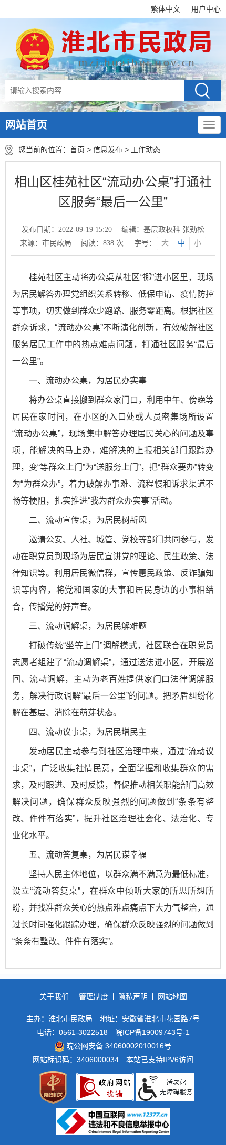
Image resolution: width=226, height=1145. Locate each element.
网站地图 (172, 996)
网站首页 (26, 125)
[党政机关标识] (53, 1087)
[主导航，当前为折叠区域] (209, 125)
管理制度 (93, 996)
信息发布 (107, 149)
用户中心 (206, 9)
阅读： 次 (102, 243)
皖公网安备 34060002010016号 (118, 1046)
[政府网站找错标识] (105, 1087)
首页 (77, 149)
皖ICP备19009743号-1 (152, 1032)
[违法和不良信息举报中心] (113, 1121)
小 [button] (197, 243)
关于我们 (54, 996)
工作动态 (148, 149)
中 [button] (181, 243)
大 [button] (165, 243)
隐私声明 (133, 996)
